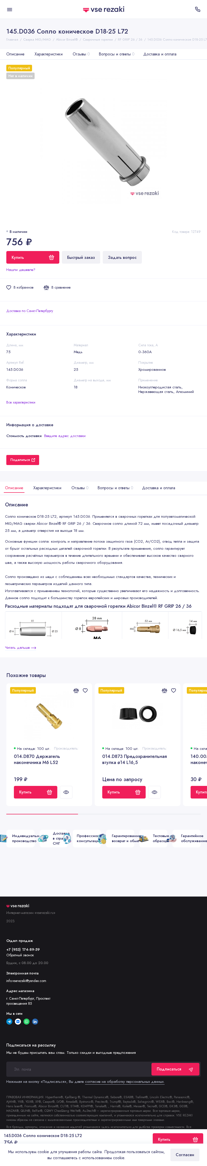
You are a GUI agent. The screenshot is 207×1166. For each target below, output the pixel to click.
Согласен (185, 1155)
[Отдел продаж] (197, 9)
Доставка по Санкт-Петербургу (29, 310)
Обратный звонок (20, 955)
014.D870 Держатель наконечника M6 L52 (37, 759)
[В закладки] (85, 690)
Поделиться (20, 459)
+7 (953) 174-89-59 (23, 949)
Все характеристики (20, 402)
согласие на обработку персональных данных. (125, 1081)
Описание (15, 54)
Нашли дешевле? (20, 269)
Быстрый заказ (81, 257)
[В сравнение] (76, 690)
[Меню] (9, 9)
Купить (25, 792)
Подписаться (169, 1069)
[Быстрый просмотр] (66, 792)
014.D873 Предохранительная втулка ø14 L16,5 (134, 759)
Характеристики (49, 54)
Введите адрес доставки (65, 436)
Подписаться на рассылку (31, 1045)
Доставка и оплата (159, 54)
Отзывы (81, 54)
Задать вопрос (122, 257)
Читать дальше (18, 647)
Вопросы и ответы (117, 54)
